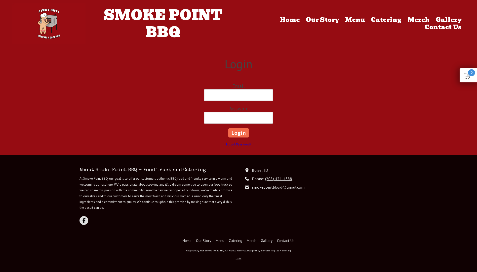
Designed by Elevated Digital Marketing (269, 250)
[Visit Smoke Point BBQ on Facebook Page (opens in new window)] (84, 220)
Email (238, 86)
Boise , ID (260, 170)
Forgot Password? (238, 144)
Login (238, 258)
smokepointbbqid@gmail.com (278, 187)
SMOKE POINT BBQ (163, 23)
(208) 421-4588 (278, 178)
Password (238, 108)
